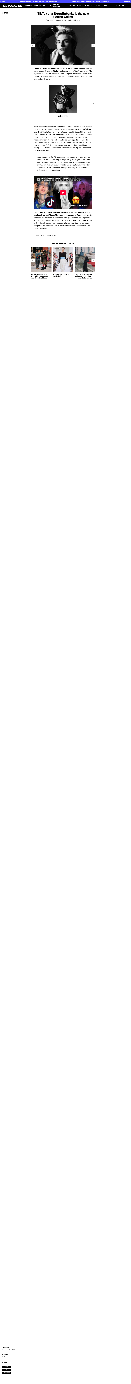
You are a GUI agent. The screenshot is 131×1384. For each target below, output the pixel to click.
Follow (117, 5)
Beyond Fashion (56, 5)
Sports (72, 5)
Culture (37, 5)
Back (6, 13)
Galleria (89, 5)
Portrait (47, 5)
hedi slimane (39, 236)
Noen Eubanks (51, 236)
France (98, 5)
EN (123, 5)
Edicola (106, 5)
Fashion (28, 5)
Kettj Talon (5, 1357)
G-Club (80, 5)
